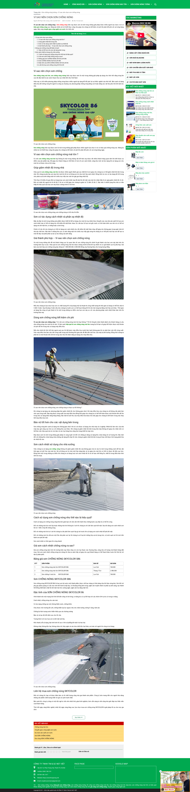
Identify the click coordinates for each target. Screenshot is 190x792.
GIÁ (111, 563)
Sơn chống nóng (95, 4)
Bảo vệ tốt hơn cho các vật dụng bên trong (51, 50)
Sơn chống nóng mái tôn (116, 4)
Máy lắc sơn (134, 77)
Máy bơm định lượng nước (139, 63)
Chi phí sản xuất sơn (137, 82)
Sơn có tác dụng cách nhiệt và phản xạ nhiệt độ (52, 44)
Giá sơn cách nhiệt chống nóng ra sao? (50, 56)
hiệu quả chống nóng (40, 27)
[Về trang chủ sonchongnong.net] (45, 4)
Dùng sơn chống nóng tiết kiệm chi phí (47, 48)
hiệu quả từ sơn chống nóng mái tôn (78, 324)
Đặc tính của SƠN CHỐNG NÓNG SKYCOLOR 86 (52, 63)
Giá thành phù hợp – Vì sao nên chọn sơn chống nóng (54, 46)
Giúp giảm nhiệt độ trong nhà (47, 41)
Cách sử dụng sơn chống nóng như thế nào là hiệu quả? (55, 54)
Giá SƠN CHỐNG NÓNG (42, 736)
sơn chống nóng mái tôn (47, 159)
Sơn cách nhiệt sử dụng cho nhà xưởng (47, 52)
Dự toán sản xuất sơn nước (44, 733)
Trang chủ (37, 12)
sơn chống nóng (54, 449)
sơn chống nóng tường (58, 75)
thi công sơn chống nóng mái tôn (98, 785)
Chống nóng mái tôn (41, 727)
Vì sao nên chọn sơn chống (43, 37)
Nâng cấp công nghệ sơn (139, 53)
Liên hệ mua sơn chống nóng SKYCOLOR (50, 65)
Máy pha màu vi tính (137, 72)
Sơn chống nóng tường (140, 4)
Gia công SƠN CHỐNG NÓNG (44, 738)
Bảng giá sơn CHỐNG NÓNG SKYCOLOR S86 (51, 58)
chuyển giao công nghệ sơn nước (54, 29)
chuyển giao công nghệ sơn (116, 787)
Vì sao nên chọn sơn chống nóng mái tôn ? (51, 39)
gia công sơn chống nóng (98, 787)
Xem (84, 33)
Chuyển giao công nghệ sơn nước (46, 730)
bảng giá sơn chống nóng (62, 785)
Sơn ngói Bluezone (136, 58)
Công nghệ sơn (78, 4)
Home (66, 4)
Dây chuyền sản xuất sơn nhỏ (141, 67)
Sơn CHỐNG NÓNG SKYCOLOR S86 (49, 61)
